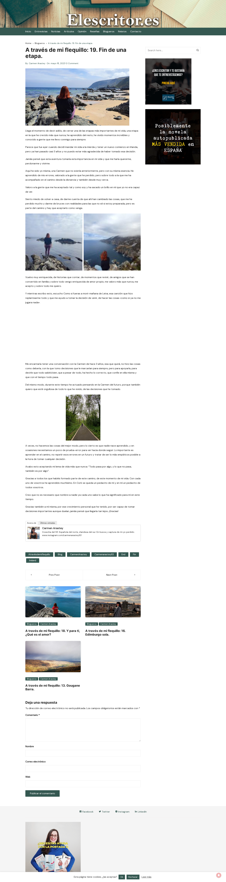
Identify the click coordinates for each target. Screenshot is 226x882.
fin (134, 554)
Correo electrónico (35, 761)
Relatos (122, 31)
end (123, 554)
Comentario (32, 715)
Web (27, 776)
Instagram (123, 811)
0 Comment (72, 63)
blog (60, 554)
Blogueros (108, 31)
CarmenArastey (78, 554)
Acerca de (31, 523)
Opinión (82, 31)
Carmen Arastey (37, 63)
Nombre (29, 746)
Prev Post (54, 574)
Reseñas (94, 31)
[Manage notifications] (218, 875)
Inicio (28, 31)
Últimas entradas (47, 523)
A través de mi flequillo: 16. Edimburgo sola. (105, 632)
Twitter (105, 811)
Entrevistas (41, 31)
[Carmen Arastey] (33, 532)
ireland (32, 560)
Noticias (55, 31)
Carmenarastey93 (104, 554)
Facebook (87, 811)
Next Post (111, 574)
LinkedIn (142, 811)
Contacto (135, 31)
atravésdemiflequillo (39, 554)
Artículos (69, 31)
